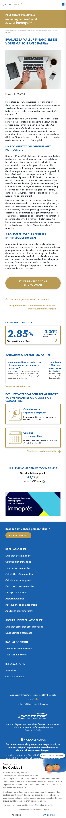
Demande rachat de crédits (19, 648)
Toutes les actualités (15, 386)
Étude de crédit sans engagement (33, 283)
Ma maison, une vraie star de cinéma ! (29, 299)
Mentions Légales (14, 724)
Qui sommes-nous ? (15, 676)
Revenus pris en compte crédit (21, 604)
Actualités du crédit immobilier (19, 31)
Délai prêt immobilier (16, 592)
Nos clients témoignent (32, 473)
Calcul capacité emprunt (18, 580)
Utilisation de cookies (22, 727)
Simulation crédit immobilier (42, 451)
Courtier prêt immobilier (18, 561)
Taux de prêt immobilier (17, 567)
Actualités (10, 670)
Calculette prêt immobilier (19, 573)
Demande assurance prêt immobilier (24, 626)
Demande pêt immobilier (18, 555)
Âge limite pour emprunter (19, 610)
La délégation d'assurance (18, 632)
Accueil (7, 31)
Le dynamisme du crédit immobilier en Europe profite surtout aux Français (32, 307)
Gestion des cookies (44, 727)
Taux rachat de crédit (16, 654)
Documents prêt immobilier (19, 586)
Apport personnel (14, 598)
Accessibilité (30, 724)
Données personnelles (48, 724)
